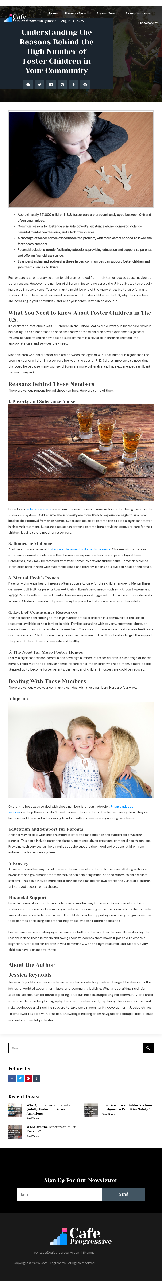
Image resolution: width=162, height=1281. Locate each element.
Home (53, 13)
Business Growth (77, 13)
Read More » (33, 1118)
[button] (28, 84)
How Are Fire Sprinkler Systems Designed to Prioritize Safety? (127, 1107)
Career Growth (108, 13)
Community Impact (140, 13)
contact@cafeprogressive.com (57, 1252)
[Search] (148, 1048)
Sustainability (148, 23)
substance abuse (39, 509)
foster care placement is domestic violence (79, 549)
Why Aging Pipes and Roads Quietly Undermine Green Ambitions (48, 1109)
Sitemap (88, 1252)
